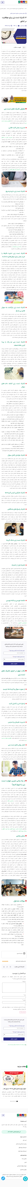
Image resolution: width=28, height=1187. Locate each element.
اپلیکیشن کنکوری (22, 623)
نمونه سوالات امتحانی (22, 1166)
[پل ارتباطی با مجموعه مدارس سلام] (3, 1178)
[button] (10, 967)
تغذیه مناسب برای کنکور (16, 829)
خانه (26, 8)
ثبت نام (25, 1140)
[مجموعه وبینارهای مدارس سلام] (14, 99)
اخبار (25, 1162)
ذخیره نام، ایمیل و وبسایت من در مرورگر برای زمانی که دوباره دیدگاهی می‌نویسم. (14, 1008)
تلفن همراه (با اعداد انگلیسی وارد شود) (17, 650)
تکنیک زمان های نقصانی (14, 169)
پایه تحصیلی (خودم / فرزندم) (19, 656)
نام (25, 995)
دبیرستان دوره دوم (22, 1151)
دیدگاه (24, 981)
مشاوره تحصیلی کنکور (14, 13)
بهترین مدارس (23, 1169)
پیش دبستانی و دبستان (21, 1144)
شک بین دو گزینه (17, 246)
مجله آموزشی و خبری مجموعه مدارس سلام (15, 8)
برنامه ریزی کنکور (23, 831)
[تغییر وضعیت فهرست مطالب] (23, 47)
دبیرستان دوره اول (23, 1147)
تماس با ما (24, 1158)
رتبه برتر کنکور (6, 829)
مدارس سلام (10, 801)
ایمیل (24, 1000)
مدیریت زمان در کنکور (6, 137)
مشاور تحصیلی (22, 13)
